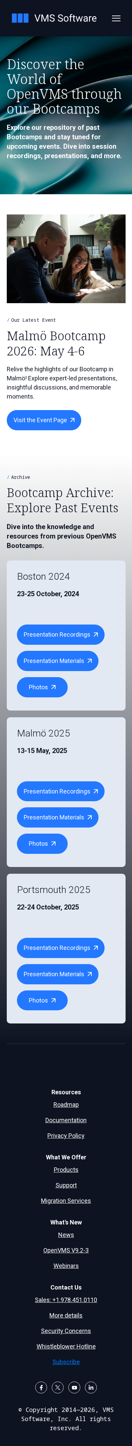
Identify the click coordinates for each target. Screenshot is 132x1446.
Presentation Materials (54, 660)
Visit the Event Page (40, 420)
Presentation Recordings (57, 634)
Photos (38, 687)
